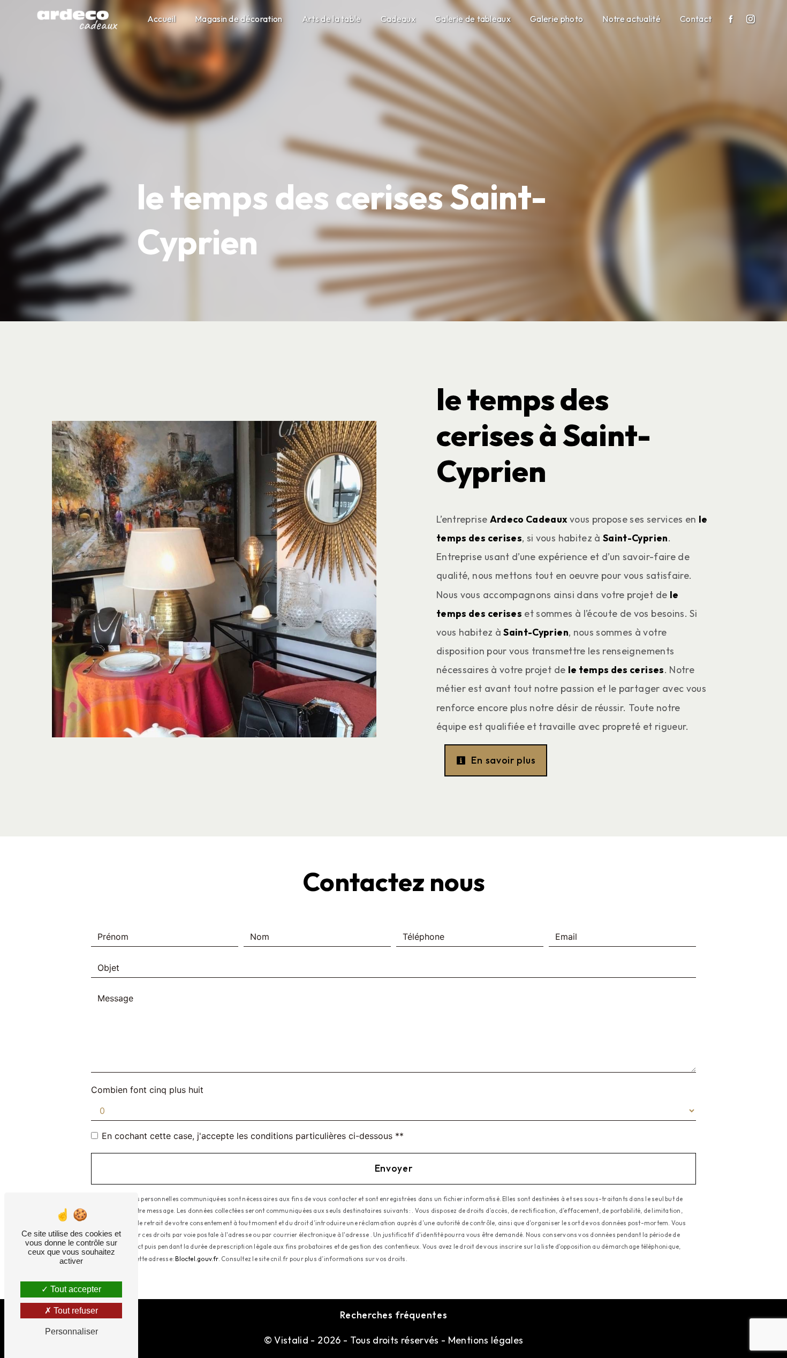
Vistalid (291, 1340)
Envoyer (394, 1168)
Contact (696, 18)
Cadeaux (398, 18)
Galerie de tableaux (473, 18)
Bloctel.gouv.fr (196, 1259)
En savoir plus (502, 760)
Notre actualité (631, 18)
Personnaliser (71, 1331)
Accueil (161, 18)
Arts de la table (331, 18)
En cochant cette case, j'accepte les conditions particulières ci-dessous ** (253, 1135)
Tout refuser (74, 1310)
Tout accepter (74, 1289)
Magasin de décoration (239, 18)
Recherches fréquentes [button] (394, 1315)
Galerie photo (556, 18)
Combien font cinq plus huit (147, 1089)
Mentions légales (484, 1340)
